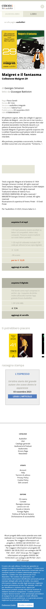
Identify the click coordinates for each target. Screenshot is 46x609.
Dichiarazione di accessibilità (23, 516)
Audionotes (23, 448)
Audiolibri (12, 14)
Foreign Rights (23, 511)
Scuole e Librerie (23, 509)
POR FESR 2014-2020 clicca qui (28, 545)
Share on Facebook (9, 152)
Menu (42, 6)
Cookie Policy (23, 480)
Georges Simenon (14, 88)
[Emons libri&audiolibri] (8, 7)
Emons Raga (23, 451)
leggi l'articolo (22, 396)
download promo (39, 169)
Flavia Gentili (12, 100)
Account (23, 470)
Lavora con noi (23, 506)
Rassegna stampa (23, 504)
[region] (23, 585)
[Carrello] (37, 6)
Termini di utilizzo (23, 475)
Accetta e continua (25, 605)
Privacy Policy (23, 477)
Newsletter (23, 453)
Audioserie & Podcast (23, 446)
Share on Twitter (4, 152)
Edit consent (23, 482)
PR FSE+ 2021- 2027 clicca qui (23, 551)
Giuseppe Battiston (21, 91)
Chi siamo (23, 499)
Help (23, 472)
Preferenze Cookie (9, 605)
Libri (33, 14)
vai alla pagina (14, 22)
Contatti (23, 501)
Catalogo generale (23, 443)
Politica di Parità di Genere (23, 514)
